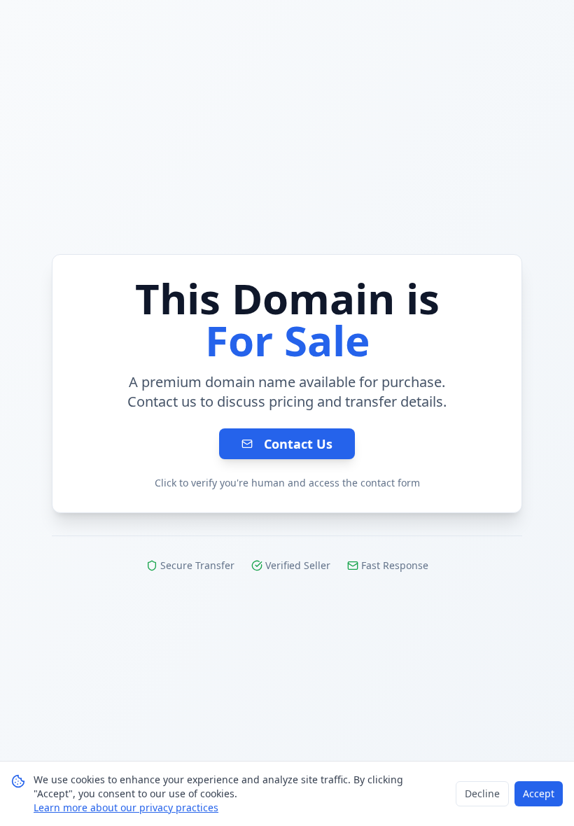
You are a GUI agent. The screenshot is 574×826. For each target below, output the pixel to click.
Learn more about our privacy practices (126, 807)
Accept (538, 793)
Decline (482, 793)
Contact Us (298, 443)
